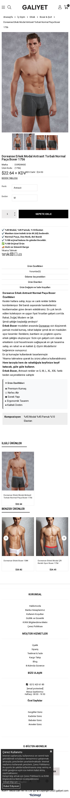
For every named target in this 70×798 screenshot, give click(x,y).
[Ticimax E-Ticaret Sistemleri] (35, 795)
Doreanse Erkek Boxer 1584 (16, 561)
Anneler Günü (35, 724)
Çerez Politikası (35, 626)
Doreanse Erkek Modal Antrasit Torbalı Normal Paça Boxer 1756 (18, 496)
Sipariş (35, 649)
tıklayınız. (22, 782)
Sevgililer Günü (35, 712)
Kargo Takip (35, 657)
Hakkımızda (35, 606)
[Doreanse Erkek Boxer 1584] (18, 536)
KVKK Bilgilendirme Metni (35, 622)
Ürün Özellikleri (35, 266)
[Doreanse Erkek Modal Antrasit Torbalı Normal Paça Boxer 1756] (18, 471)
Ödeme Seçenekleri (35, 276)
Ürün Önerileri (35, 282)
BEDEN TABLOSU (10, 178)
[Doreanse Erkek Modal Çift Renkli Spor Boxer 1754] (52, 536)
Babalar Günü (35, 720)
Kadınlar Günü (35, 716)
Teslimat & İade (35, 653)
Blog (35, 661)
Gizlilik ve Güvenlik (35, 618)
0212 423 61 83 (36, 684)
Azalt (14, 216)
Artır (14, 212)
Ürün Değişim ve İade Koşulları (35, 287)
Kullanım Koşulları (35, 614)
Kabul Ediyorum (11, 786)
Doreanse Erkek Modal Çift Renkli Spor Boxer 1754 (50, 562)
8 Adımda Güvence (35, 665)
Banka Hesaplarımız (35, 610)
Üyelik (35, 645)
